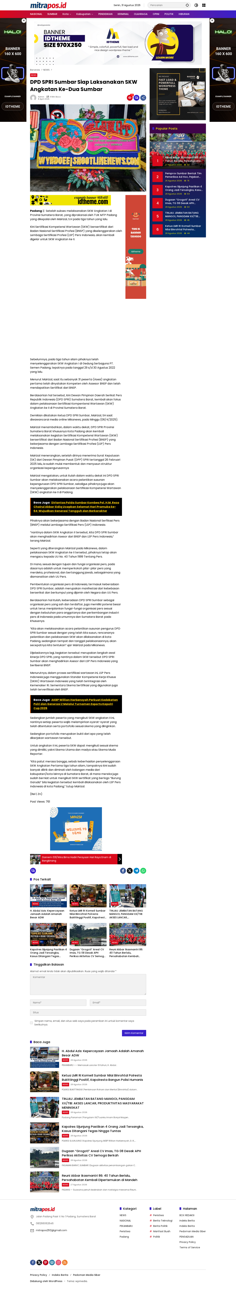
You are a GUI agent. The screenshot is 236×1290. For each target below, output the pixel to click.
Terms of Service (190, 1247)
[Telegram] (136, 871)
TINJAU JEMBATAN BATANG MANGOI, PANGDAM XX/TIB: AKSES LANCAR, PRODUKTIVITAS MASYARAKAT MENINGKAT (127, 914)
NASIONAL (125, 1220)
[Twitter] (130, 871)
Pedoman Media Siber (193, 1231)
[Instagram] (58, 1262)
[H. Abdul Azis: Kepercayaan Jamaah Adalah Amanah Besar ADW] (48, 895)
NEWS (33, 75)
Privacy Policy (188, 1242)
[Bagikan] (143, 98)
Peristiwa (125, 1231)
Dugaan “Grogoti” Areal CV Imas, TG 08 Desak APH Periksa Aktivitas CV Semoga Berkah (88, 953)
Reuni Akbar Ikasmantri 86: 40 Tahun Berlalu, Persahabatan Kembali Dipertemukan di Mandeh (126, 953)
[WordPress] (52, 1262)
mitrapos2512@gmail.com (51, 1230)
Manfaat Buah (161, 1231)
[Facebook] (123, 871)
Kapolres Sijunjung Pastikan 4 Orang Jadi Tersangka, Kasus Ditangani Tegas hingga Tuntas (48, 953)
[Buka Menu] (204, 5)
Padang (124, 1236)
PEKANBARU (126, 1226)
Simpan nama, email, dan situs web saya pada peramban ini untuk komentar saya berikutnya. (84, 1022)
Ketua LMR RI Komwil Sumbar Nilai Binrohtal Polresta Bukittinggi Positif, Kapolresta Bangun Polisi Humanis (88, 914)
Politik (156, 1236)
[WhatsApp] (143, 871)
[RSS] (65, 1262)
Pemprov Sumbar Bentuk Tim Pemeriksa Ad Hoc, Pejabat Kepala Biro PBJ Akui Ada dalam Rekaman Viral (183, 175)
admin (41, 97)
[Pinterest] (45, 1262)
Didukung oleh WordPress (46, 1281)
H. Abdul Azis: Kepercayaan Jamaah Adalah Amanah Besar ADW (47, 914)
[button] (187, 5)
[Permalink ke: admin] (34, 98)
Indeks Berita (187, 1220)
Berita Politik (160, 1226)
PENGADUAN (186, 1236)
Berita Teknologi (162, 1220)
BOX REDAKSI (187, 1215)
